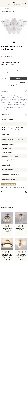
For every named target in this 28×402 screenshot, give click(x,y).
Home (2, 8)
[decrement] (8, 79)
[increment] (8, 78)
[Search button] (23, 3)
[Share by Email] (16, 85)
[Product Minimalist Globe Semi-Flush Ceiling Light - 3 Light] (21, 244)
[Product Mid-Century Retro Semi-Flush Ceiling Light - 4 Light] (7, 244)
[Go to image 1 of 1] (14, 42)
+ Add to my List (23, 82)
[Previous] (16, 226)
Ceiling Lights (7, 8)
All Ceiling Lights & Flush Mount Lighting (9, 9)
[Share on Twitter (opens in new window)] (8, 85)
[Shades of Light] (14, 3)
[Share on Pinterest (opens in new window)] (11, 85)
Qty (2, 78)
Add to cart (18, 78)
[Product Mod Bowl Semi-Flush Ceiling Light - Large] (7, 218)
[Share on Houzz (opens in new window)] (13, 85)
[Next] (25, 226)
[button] (14, 26)
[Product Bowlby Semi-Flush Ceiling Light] (21, 218)
